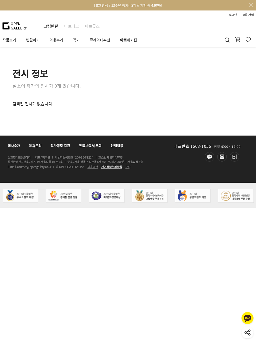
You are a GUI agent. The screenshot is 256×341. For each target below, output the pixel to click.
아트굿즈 (92, 26)
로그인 (233, 14)
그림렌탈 (51, 26)
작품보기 (9, 39)
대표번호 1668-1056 (192, 146)
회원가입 (248, 14)
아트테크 (71, 26)
